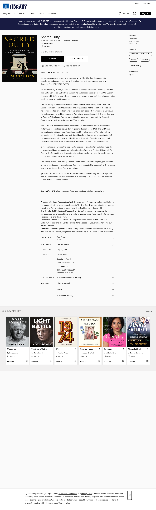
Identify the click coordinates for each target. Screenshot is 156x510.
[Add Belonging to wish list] (123, 361)
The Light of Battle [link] (39, 349)
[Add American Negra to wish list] (99, 361)
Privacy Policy (87, 493)
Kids (33, 13)
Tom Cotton (48, 44)
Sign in (145, 13)
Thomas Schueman (136, 353)
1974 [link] (57, 349)
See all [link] (149, 311)
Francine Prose (63, 353)
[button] (123, 14)
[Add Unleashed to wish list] (26, 361)
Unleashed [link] (11, 349)
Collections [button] (20, 13)
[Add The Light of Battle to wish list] (50, 361)
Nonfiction (135, 66)
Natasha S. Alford (88, 353)
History (133, 60)
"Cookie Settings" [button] (58, 500)
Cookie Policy (64, 503)
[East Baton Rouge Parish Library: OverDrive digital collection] (15, 6)
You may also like (12, 311)
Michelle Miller (111, 353)
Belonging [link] (108, 349)
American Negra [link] (86, 349)
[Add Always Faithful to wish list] (147, 361)
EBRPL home (146, 3)
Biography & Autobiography (141, 54)
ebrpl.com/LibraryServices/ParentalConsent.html (104, 24)
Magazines (53, 13)
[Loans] (134, 14)
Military (145, 60)
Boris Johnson (14, 353)
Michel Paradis (39, 353)
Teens (41, 13)
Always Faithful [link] (134, 349)
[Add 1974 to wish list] (75, 361)
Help (136, 3)
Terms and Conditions (67, 493)
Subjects (7, 13)
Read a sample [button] (76, 59)
